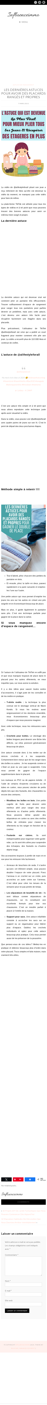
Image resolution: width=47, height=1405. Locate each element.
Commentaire (11, 1255)
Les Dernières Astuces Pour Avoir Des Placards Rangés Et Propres (23, 93)
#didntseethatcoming (36, 377)
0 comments (23, 1202)
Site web (9, 1300)
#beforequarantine (13, 384)
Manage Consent (27, 1348)
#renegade (39, 381)
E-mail (8, 1290)
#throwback (27, 384)
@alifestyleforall (23, 372)
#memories (36, 384)
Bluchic (15, 1348)
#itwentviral (8, 381)
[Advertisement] (23, 51)
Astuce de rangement (23, 85)
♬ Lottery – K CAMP (23, 390)
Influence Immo (22, 1345)
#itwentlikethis (20, 381)
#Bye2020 (30, 381)
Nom (8, 1281)
